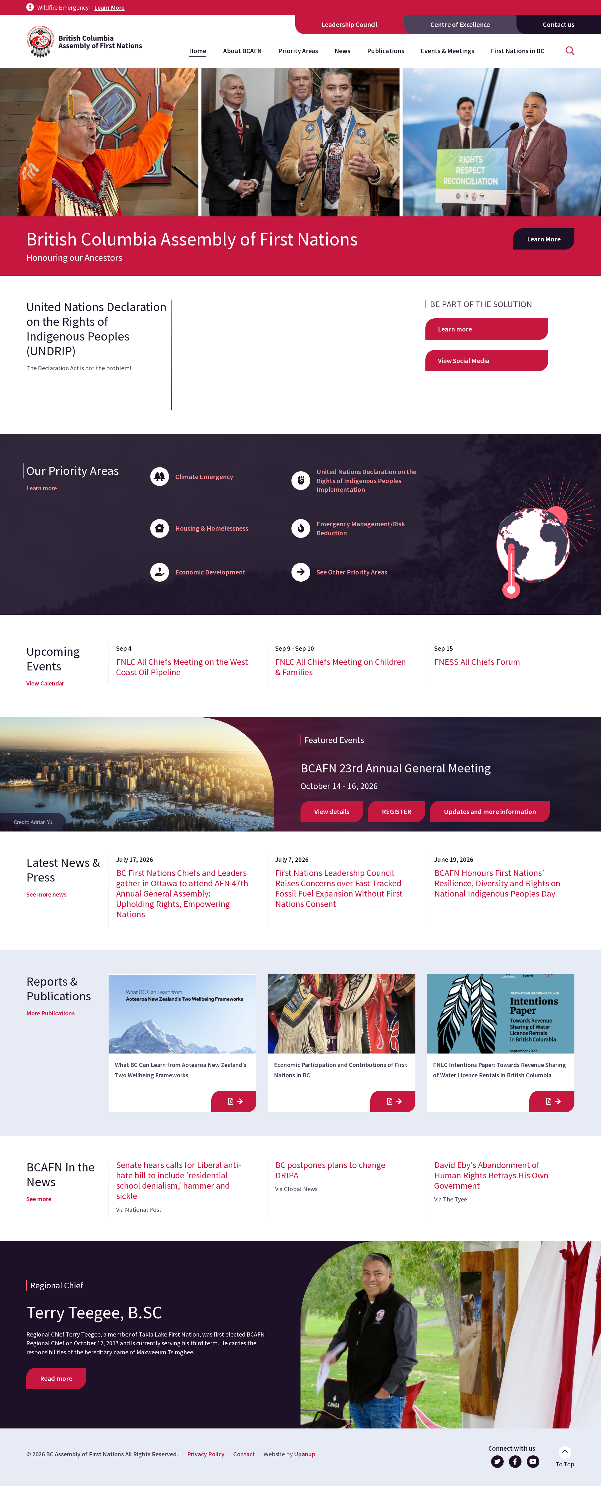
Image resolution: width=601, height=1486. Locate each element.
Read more (56, 1378)
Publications (385, 51)
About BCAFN (242, 51)
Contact (244, 1454)
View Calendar (45, 683)
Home (197, 51)
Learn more (455, 329)
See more (38, 1199)
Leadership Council (349, 24)
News (342, 51)
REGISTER (396, 811)
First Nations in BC (517, 51)
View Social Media (463, 360)
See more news (46, 894)
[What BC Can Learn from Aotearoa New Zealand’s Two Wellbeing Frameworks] (233, 1101)
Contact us (558, 24)
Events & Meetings (447, 51)
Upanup (304, 1454)
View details (331, 811)
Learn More (109, 7)
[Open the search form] (570, 51)
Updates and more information (490, 811)
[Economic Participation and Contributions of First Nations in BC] (392, 1101)
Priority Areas (298, 51)
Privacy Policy (205, 1454)
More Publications (50, 1013)
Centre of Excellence (460, 24)
